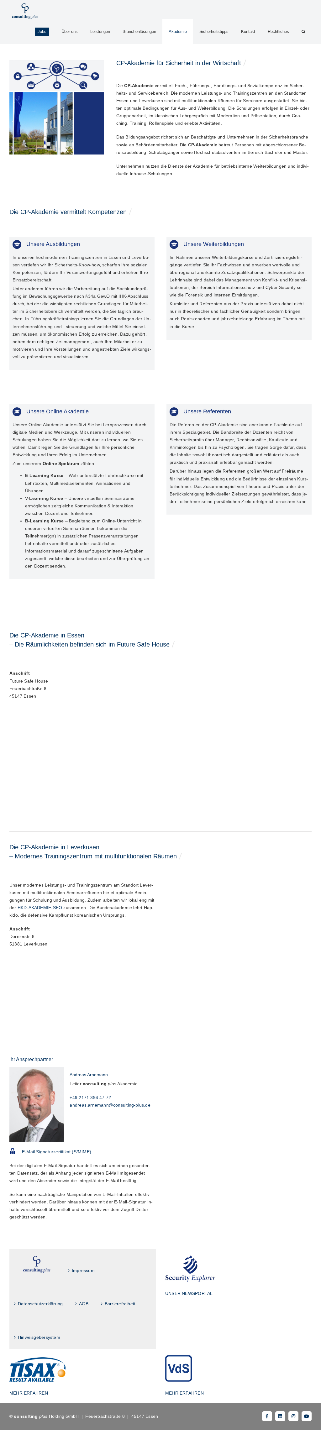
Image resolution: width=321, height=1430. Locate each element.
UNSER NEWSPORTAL (189, 1293)
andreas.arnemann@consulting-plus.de (110, 1105)
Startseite (37, 1264)
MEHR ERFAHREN (28, 1393)
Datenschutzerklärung (40, 1303)
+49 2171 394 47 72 (90, 1097)
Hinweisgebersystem (39, 1337)
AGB (83, 1303)
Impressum (83, 1270)
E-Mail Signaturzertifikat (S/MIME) (56, 1151)
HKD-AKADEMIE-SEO (40, 907)
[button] (303, 31)
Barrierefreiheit (120, 1303)
